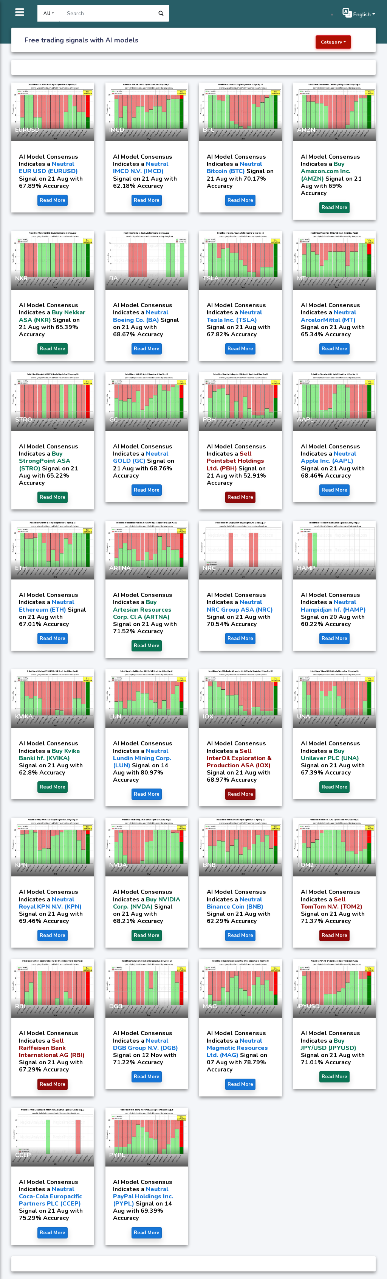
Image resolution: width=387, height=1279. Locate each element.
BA (113, 278)
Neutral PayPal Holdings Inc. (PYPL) (143, 1196)
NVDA (118, 865)
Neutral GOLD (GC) (140, 457)
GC (113, 419)
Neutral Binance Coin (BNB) (235, 903)
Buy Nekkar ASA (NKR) (52, 316)
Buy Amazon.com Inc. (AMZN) (325, 171)
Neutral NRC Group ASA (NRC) (240, 606)
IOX (208, 716)
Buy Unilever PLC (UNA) (330, 754)
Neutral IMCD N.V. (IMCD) (140, 167)
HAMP (306, 568)
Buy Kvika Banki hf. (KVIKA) (49, 754)
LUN (115, 716)
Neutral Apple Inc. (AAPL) (328, 457)
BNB (209, 865)
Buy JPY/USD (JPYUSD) (328, 1044)
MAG (210, 1006)
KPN (21, 865)
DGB (115, 1006)
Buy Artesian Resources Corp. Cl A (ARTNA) (142, 609)
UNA (303, 716)
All (47, 13)
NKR (21, 278)
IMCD (116, 130)
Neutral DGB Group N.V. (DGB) (145, 1044)
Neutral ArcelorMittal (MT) (328, 316)
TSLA (211, 278)
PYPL (117, 1155)
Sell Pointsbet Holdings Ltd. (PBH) (235, 461)
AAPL (305, 419)
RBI (20, 1006)
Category (331, 42)
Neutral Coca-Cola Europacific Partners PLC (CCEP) (50, 1196)
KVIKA (24, 716)
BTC (209, 130)
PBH (209, 419)
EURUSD (27, 130)
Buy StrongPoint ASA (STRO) (44, 461)
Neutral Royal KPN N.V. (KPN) (50, 903)
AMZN (306, 130)
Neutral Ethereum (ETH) (46, 606)
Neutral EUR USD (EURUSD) (48, 167)
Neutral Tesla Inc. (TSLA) (234, 316)
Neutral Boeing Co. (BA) (140, 316)
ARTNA (120, 568)
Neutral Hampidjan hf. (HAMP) (333, 606)
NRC (209, 568)
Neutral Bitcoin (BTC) (234, 167)
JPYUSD (308, 1006)
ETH (21, 568)
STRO (23, 419)
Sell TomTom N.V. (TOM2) (331, 903)
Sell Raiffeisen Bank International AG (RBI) (52, 1048)
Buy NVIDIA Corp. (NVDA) (146, 903)
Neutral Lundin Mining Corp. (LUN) (142, 758)
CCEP (23, 1155)
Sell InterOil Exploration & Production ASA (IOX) (239, 758)
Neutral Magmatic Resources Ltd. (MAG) (237, 1048)
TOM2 (305, 865)
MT (301, 278)
